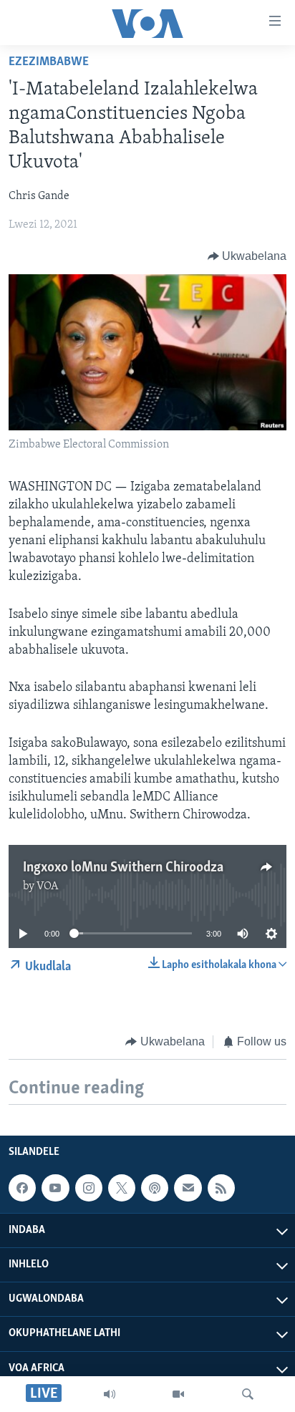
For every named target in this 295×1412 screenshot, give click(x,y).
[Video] (178, 1394)
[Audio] (109, 1394)
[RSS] (221, 1187)
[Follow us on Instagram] (88, 1187)
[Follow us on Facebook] (22, 1187)
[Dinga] (247, 1394)
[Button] (247, 256)
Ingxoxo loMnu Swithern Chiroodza (123, 868)
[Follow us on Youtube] (55, 1187)
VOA (48, 886)
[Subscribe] (187, 1187)
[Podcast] (154, 1187)
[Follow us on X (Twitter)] (121, 1187)
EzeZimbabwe (49, 62)
